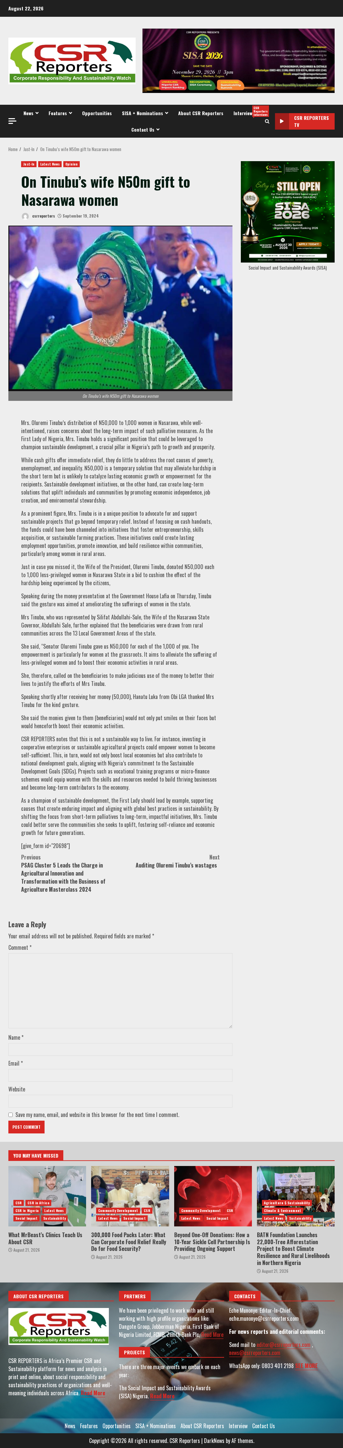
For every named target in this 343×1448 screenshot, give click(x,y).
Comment (19, 947)
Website (16, 1089)
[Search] (267, 121)
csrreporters (43, 216)
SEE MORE (306, 1366)
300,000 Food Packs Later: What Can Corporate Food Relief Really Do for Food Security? (130, 1196)
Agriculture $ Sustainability (287, 1202)
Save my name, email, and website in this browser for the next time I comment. (97, 1115)
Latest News (50, 164)
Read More (93, 1393)
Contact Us (142, 129)
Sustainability (54, 1218)
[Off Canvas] (12, 121)
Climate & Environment (282, 1210)
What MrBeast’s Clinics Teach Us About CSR (47, 1196)
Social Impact (26, 1218)
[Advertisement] (238, 60)
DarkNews (214, 1441)
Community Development (118, 1210)
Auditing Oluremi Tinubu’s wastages (178, 861)
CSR (18, 1202)
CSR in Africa (38, 1202)
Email (15, 1063)
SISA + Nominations (142, 112)
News (28, 112)
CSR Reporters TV (311, 121)
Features (58, 112)
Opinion (71, 164)
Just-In (29, 164)
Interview (247, 111)
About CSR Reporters (200, 112)
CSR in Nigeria (27, 1210)
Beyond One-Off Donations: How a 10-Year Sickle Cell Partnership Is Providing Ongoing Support (213, 1196)
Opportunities (97, 112)
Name (15, 1037)
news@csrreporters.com (254, 1353)
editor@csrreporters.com (284, 1345)
